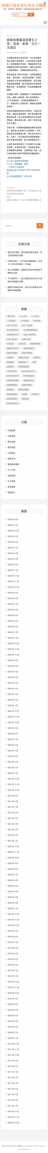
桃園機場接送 (29, 380)
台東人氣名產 (12, 339)
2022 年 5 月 (13, 751)
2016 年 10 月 (13, 1123)
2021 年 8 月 (13, 801)
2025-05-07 (13, 36)
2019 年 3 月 (13, 965)
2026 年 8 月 (13, 519)
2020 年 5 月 (13, 886)
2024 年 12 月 (13, 576)
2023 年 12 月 (13, 643)
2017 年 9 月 (13, 1061)
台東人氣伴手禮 (29, 335)
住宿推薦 (11, 430)
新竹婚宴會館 (29, 376)
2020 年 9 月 (13, 863)
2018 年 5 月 (13, 1015)
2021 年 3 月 (13, 829)
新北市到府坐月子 (28, 371)
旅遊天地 (24, 52)
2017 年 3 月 (13, 1094)
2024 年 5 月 (13, 615)
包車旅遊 (11, 436)
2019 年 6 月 (13, 948)
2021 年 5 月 (13, 818)
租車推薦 (11, 487)
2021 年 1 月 (13, 841)
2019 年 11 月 (13, 920)
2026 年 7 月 (13, 525)
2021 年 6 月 (13, 813)
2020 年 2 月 (13, 903)
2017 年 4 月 (13, 1089)
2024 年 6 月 (13, 610)
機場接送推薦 (12, 394)
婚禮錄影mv (23, 362)
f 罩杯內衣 (10, 316)
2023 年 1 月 (13, 705)
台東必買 (22, 344)
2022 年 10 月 (13, 722)
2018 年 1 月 (13, 1038)
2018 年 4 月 (13, 1021)
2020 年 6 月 (13, 880)
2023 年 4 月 (13, 689)
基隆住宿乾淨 (29, 348)
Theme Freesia (38, 1146)
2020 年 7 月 (13, 875)
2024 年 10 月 (13, 587)
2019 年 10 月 (13, 925)
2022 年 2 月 (13, 767)
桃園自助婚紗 (27, 385)
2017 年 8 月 (13, 1066)
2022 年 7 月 (13, 739)
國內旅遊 (11, 442)
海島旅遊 (11, 475)
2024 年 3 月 (13, 627)
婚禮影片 (37, 357)
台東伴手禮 (26, 339)
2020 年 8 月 (13, 869)
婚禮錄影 (10, 362)
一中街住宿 (11, 321)
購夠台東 (25, 399)
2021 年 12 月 (13, 779)
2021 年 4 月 (13, 824)
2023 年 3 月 (13, 694)
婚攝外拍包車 (24, 357)
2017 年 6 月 (13, 1078)
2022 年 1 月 (13, 773)
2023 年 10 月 (13, 655)
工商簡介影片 (12, 371)
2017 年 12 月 (13, 1044)
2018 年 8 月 (13, 1004)
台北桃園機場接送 (30, 330)
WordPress (26, 1149)
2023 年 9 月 (13, 660)
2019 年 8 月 (13, 937)
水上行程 (11, 470)
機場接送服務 (13, 464)
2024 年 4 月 (13, 621)
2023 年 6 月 (13, 677)
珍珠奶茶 (35, 394)
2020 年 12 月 (13, 846)
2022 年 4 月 (13, 756)
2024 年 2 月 (13, 632)
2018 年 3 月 (13, 1027)
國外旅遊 (11, 447)
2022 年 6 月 (13, 745)
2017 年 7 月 (13, 1072)
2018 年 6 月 (13, 1010)
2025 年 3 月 (13, 564)
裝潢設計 (11, 492)
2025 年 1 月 (13, 570)
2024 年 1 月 (13, 638)
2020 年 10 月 (13, 858)
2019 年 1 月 (13, 976)
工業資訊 (11, 453)
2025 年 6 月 (13, 553)
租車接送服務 (12, 399)
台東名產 (10, 344)
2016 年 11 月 (13, 1117)
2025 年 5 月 (13, 559)
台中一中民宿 (27, 325)
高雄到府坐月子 (13, 403)
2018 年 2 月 (13, 1032)
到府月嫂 (37, 321)
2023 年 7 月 (13, 672)
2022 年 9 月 (13, 728)
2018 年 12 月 (13, 982)
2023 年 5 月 (13, 683)
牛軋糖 (24, 394)
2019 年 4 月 (13, 959)
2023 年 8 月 (13, 666)
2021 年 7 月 (13, 807)
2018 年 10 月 (13, 993)
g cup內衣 (23, 316)
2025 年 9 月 (13, 536)
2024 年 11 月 (13, 581)
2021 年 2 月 (13, 835)
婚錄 (34, 362)
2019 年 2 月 (13, 970)
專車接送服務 (24, 367)
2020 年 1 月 (13, 908)
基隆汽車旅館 (27, 353)
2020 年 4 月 (13, 891)
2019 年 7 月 (13, 942)
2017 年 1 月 (13, 1106)
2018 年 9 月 (13, 999)
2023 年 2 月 (13, 700)
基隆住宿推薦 (12, 353)
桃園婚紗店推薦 (13, 380)
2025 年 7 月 (13, 548)
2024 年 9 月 (13, 593)
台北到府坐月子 (13, 330)
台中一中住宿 (12, 325)
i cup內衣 (35, 316)
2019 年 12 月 (13, 914)
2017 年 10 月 (13, 1055)
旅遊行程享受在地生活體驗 (24, 5)
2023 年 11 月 (13, 649)
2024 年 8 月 (13, 598)
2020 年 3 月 (13, 897)
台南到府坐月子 (13, 335)
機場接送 (10, 390)
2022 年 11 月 (13, 717)
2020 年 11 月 (13, 852)
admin (15, 52)
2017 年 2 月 (13, 1100)
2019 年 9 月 (13, 931)
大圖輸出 (10, 357)
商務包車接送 (35, 344)
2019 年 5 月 (13, 953)
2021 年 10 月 (13, 790)
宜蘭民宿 (10, 367)
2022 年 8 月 (13, 734)
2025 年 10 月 (13, 531)
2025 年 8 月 (13, 542)
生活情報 (11, 481)
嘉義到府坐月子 (13, 348)
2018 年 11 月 (13, 987)
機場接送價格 (24, 390)
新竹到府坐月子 (13, 376)
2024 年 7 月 (13, 604)
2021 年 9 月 (13, 796)
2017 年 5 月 (13, 1083)
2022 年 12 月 (13, 711)
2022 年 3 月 (13, 762)
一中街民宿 (24, 321)
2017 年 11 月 (13, 1049)
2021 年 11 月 (13, 784)
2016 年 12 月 (13, 1111)
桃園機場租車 (12, 385)
